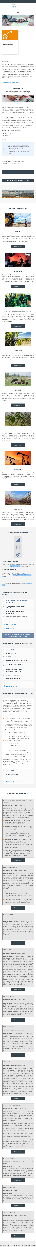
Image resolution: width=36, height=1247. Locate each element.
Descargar (14, 938)
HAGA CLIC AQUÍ (15, 566)
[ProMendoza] (18, 6)
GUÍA (14, 575)
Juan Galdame (10, 628)
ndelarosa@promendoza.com (11, 82)
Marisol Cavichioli (11, 624)
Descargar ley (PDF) (12, 686)
